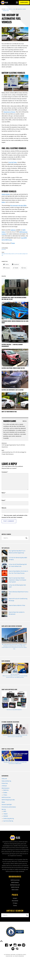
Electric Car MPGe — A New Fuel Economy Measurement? (12, 345)
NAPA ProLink (15, 887)
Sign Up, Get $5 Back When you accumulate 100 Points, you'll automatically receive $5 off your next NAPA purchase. (15, 676)
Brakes (5, 792)
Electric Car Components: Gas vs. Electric (13, 390)
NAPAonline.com (15, 885)
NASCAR (5, 816)
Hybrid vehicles (6, 194)
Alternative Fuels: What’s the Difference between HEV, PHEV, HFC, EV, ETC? (14, 298)
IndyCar (5, 814)
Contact (15, 898)
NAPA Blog (24, 2)
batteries (13, 230)
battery (3, 202)
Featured (4, 778)
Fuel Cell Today (13, 162)
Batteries (6, 790)
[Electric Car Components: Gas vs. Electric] (15, 379)
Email (4, 500)
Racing (4, 809)
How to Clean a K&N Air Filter (17, 605)
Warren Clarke (22, 9)
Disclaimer (15, 900)
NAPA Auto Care (6, 797)
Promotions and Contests (9, 807)
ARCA (4, 811)
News (3, 802)
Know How (6, 10)
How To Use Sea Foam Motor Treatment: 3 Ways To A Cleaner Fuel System (17, 580)
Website (4, 508)
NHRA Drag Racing (8, 818)
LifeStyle (4, 786)
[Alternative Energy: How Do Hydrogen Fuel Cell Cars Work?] (15, 310)
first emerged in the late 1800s (18, 205)
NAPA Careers (15, 882)
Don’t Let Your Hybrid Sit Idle (9, 411)
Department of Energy (9, 112)
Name (4, 492)
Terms (15, 905)
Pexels (13, 243)
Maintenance (5, 788)
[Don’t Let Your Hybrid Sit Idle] (15, 401)
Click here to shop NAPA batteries (14, 709)
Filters (5, 795)
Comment (5, 472)
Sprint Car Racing (8, 821)
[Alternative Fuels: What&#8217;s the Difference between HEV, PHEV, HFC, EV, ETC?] (15, 287)
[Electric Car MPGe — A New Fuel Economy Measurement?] (15, 334)
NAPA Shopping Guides (8, 799)
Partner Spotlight (7, 804)
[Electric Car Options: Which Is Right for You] (15, 357)
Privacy (15, 903)
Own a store (15, 889)
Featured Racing (6, 781)
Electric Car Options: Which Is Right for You (13, 368)
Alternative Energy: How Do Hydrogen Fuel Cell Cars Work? (15, 322)
